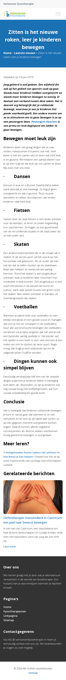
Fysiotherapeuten (14, 611)
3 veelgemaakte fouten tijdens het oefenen (29, 452)
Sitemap (8, 620)
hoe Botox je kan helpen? (18, 456)
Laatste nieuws (24, 53)
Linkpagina (10, 616)
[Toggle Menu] (58, 13)
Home (7, 53)
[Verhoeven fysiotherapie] (14, 13)
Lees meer (9, 546)
